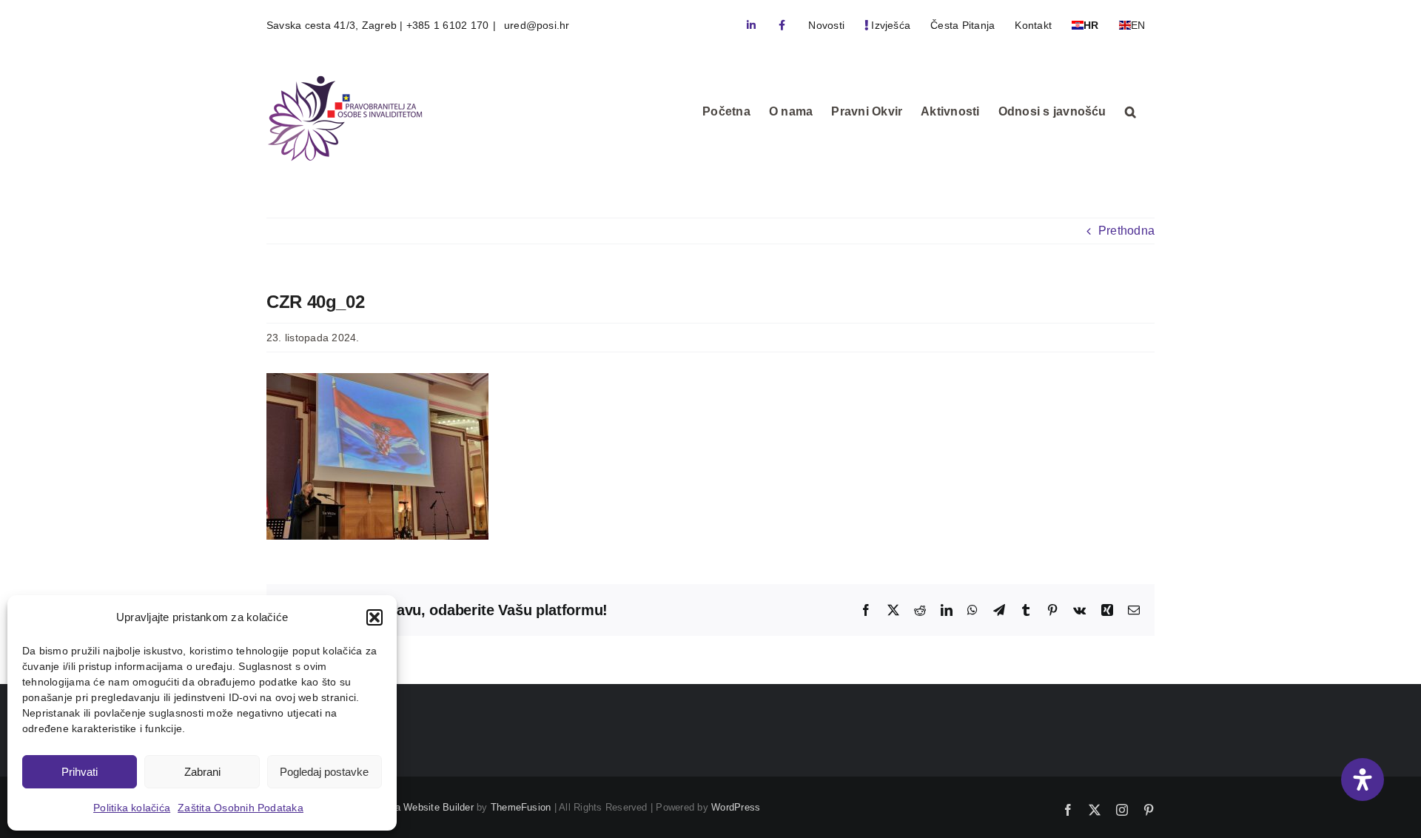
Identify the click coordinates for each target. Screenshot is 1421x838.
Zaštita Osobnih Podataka (240, 808)
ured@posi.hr (535, 25)
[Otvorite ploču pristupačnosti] (1362, 779)
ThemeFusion (521, 807)
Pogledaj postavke (324, 771)
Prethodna (1126, 230)
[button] (374, 617)
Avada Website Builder (423, 807)
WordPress (735, 807)
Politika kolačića (131, 808)
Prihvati (79, 771)
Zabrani (202, 771)
